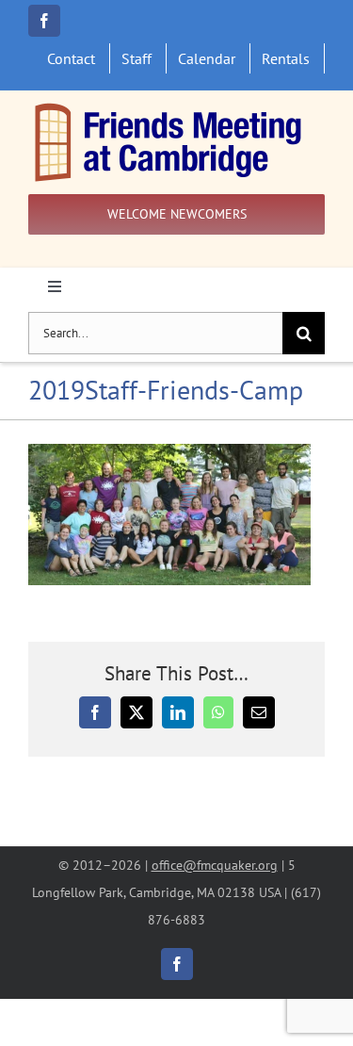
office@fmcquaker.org (215, 865)
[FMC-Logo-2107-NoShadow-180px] (169, 107)
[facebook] (44, 21)
